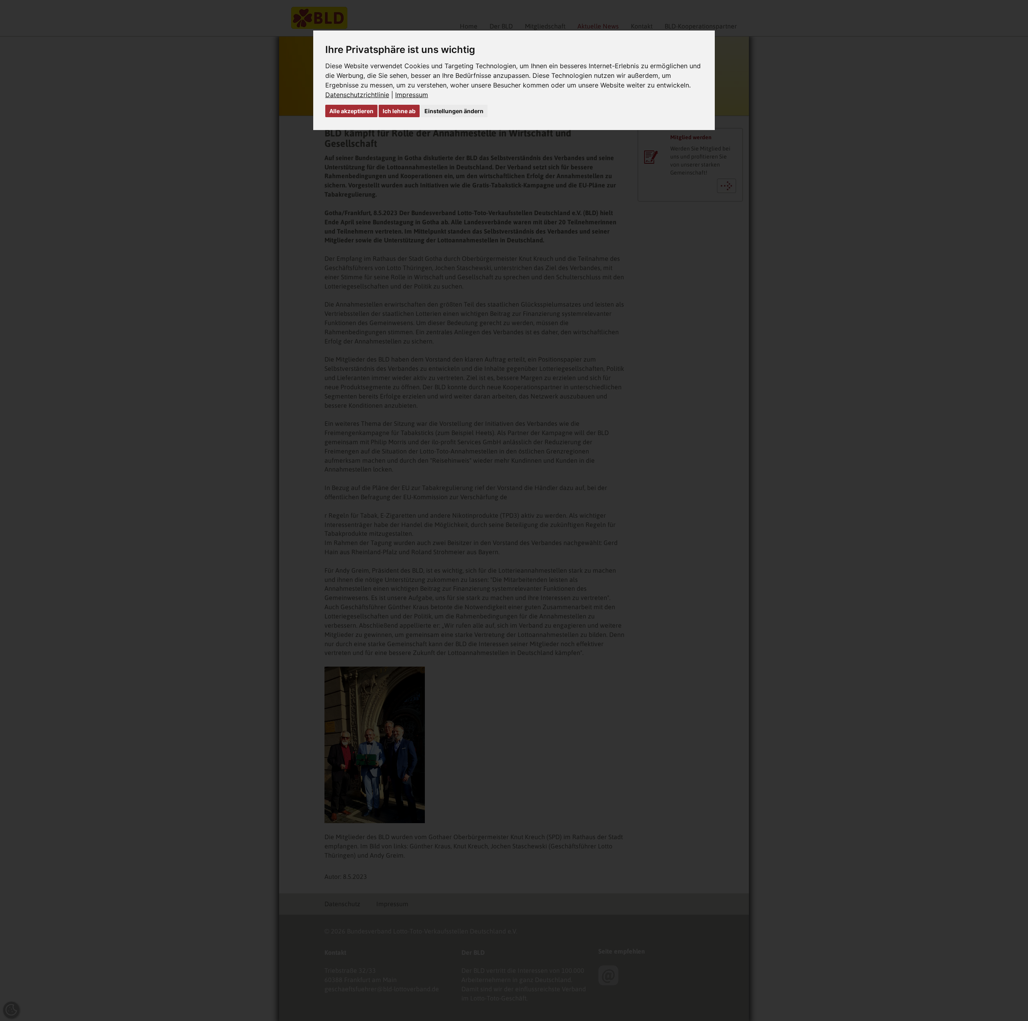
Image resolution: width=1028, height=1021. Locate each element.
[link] (360, 95)
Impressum (411, 95)
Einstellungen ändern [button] (453, 111)
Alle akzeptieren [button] (351, 111)
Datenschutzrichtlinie (357, 95)
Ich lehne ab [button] (399, 111)
